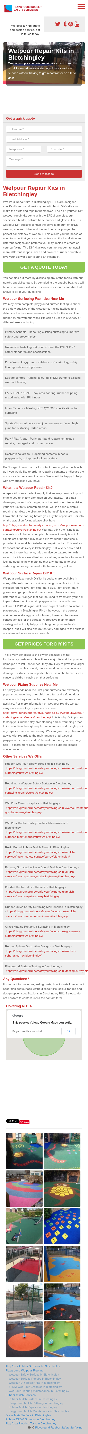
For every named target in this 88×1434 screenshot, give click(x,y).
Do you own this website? (27, 1031)
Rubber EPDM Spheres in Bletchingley (30, 1419)
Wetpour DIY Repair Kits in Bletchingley (34, 1382)
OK (68, 1031)
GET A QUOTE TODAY (44, 267)
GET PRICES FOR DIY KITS (44, 644)
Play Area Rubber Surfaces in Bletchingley (33, 1366)
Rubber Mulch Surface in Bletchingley (33, 1399)
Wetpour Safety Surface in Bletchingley (34, 1374)
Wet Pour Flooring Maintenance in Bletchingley (39, 1390)
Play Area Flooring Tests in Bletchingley (31, 1423)
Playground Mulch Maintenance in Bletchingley (39, 1411)
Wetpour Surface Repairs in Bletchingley (35, 1378)
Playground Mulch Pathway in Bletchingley (36, 1403)
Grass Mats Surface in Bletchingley (28, 1415)
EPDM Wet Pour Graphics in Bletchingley (35, 1386)
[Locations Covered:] (5, 6)
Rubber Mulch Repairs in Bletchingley (33, 1407)
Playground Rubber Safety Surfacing (58, 1427)
